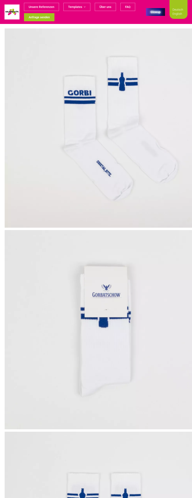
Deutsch (177, 9)
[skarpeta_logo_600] (12, 5)
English (177, 14)
